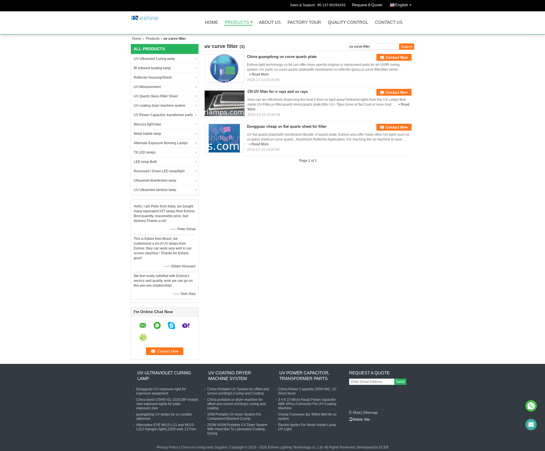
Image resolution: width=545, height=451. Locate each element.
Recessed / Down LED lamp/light (159, 171)
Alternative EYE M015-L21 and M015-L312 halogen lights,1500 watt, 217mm (166, 427)
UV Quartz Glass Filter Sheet (156, 96)
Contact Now (397, 57)
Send (400, 381)
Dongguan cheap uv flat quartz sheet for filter (286, 126)
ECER (384, 447)
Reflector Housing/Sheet (152, 77)
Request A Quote (367, 5)
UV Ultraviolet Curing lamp (154, 59)
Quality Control (348, 22)
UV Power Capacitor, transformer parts (163, 115)
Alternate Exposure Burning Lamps (161, 143)
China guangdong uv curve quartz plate (281, 56)
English (401, 5)
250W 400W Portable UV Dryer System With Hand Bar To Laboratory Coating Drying (237, 429)
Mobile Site (361, 419)
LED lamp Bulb (145, 162)
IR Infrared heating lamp (152, 68)
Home (211, 22)
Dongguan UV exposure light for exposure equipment (161, 391)
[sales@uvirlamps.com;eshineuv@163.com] (531, 424)
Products (237, 22)
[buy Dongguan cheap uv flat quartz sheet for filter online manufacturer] (224, 138)
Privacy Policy (167, 447)
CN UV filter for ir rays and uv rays (278, 91)
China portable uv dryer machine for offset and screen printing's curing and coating (236, 404)
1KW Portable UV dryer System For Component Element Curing (234, 416)
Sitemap (370, 412)
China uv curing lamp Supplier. (205, 447)
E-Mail (354, 412)
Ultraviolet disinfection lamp (155, 181)
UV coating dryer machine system (159, 106)
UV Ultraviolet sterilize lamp (155, 190)
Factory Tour (304, 22)
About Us (270, 22)
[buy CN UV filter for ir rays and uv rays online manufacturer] (224, 103)
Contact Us (389, 22)
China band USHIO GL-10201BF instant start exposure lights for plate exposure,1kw (167, 404)
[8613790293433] (531, 405)
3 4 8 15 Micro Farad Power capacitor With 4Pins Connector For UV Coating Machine (307, 404)
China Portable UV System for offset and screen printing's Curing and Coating (238, 391)
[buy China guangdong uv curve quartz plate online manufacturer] (224, 68)
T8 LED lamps (145, 152)
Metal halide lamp (147, 134)
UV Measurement (147, 87)
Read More (260, 74)
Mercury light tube (147, 124)
